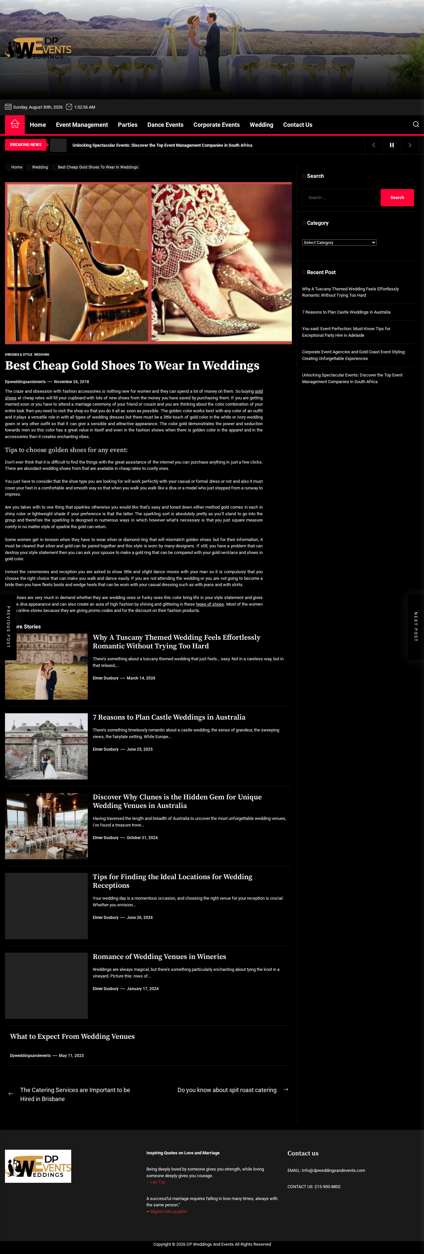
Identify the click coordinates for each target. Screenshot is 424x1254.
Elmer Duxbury (106, 678)
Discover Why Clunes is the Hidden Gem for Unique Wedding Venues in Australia (177, 801)
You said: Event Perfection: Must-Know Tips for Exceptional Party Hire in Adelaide (346, 332)
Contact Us (297, 124)
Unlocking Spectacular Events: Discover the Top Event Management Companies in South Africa (352, 378)
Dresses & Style (18, 354)
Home (38, 124)
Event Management (82, 124)
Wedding (261, 124)
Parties (127, 124)
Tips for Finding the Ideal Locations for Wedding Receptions (172, 881)
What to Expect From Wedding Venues (72, 1036)
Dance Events (165, 124)
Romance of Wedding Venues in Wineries (159, 956)
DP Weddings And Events (210, 1244)
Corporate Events (216, 124)
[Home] (15, 124)
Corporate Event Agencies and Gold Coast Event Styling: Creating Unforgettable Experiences (353, 355)
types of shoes (210, 604)
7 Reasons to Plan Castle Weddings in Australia (169, 717)
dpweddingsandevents (25, 381)
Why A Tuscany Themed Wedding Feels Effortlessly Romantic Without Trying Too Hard (177, 642)
